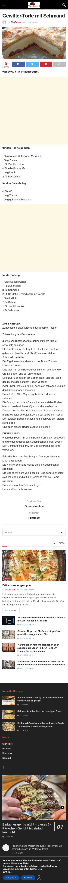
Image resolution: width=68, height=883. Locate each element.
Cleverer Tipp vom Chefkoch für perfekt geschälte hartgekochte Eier (38, 632)
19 (32, 655)
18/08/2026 (23, 625)
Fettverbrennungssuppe (16, 585)
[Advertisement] (34, 111)
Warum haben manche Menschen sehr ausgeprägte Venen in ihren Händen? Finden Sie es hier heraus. (38, 647)
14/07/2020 (32, 22)
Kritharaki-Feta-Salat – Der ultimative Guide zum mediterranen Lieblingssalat (40, 725)
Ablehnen (28, 878)
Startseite (7, 743)
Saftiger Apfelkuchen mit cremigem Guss (39, 711)
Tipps (62, 543)
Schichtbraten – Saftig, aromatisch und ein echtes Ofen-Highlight (40, 699)
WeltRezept (16, 22)
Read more (11, 610)
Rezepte (6, 748)
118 (32, 625)
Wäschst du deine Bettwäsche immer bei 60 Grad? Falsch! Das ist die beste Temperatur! (41, 663)
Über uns (7, 753)
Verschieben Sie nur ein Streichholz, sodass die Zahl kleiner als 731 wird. (41, 619)
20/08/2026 (23, 590)
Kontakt (6, 757)
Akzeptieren (11, 878)
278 (32, 638)
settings (7, 871)
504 (32, 590)
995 (32, 669)
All (55, 543)
